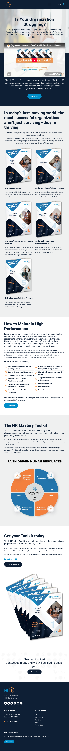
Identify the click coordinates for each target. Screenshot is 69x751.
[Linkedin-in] (18, 703)
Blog (36, 722)
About (37, 715)
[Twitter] (5, 703)
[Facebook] (11, 703)
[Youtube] (8, 703)
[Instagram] (21, 703)
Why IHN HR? (39, 717)
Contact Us (39, 725)
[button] (49, 4)
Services (38, 720)
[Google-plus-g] (15, 703)
